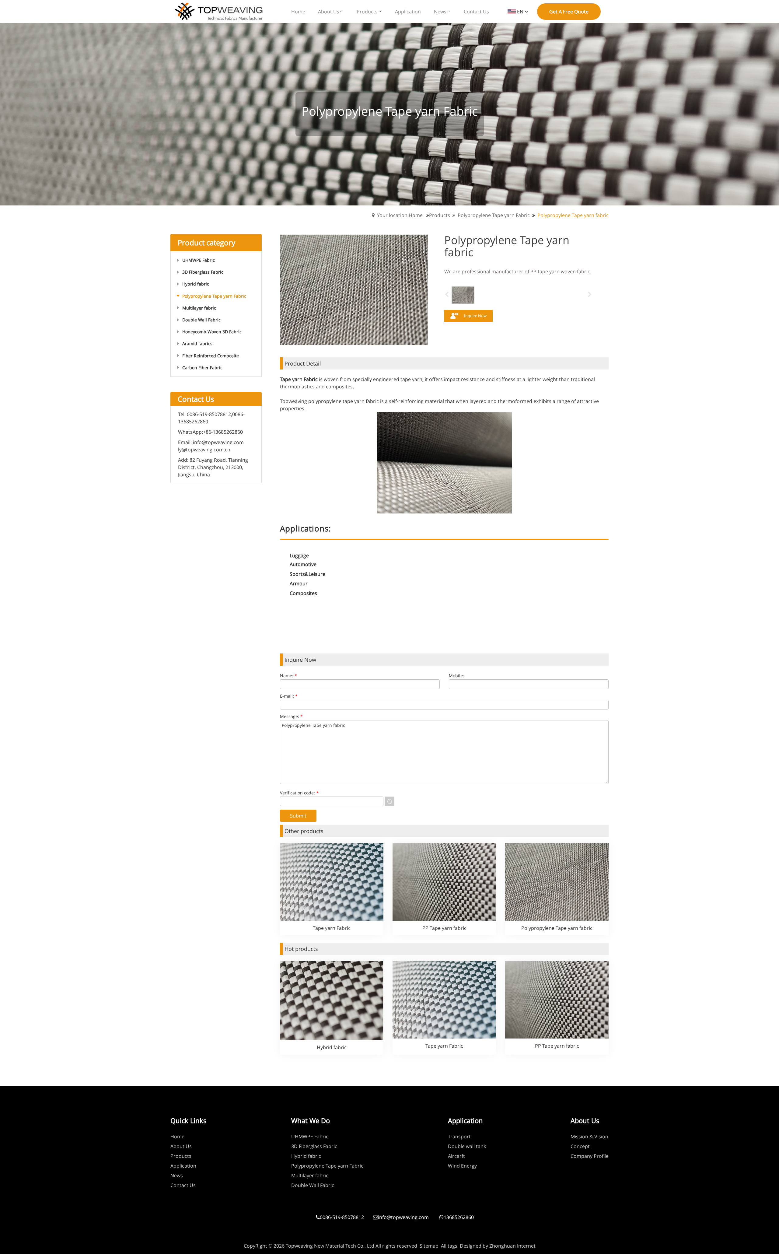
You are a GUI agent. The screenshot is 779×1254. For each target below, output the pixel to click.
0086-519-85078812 (342, 1217)
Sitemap (429, 1245)
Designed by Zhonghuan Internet (498, 1245)
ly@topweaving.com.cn (204, 449)
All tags (449, 1245)
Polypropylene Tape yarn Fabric (494, 215)
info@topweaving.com (218, 442)
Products (439, 215)
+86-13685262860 (223, 432)
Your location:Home (400, 215)
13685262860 (459, 1217)
